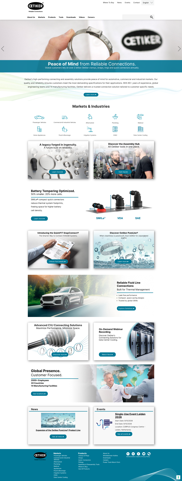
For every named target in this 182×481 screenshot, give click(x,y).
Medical (140, 123)
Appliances (57, 468)
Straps (80, 458)
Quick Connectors (84, 460)
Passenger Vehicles (39, 122)
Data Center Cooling (140, 135)
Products (52, 17)
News (119, 2)
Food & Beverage (65, 135)
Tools (61, 17)
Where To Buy (108, 2)
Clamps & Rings (83, 455)
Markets (41, 17)
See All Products (84, 469)
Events (127, 2)
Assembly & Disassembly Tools (88, 464)
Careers (91, 17)
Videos (82, 17)
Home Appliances (39, 135)
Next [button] (179, 48)
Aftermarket (90, 123)
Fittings (80, 462)
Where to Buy (83, 467)
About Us (31, 17)
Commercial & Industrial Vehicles (65, 122)
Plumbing (115, 123)
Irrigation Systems (90, 135)
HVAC (115, 135)
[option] (91, 46)
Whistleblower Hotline (110, 455)
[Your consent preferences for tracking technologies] (178, 477)
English (146, 3)
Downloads (71, 17)
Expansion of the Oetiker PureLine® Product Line (58, 430)
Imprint (138, 456)
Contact (136, 2)
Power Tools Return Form (111, 462)
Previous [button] (2, 48)
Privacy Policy (145, 456)
